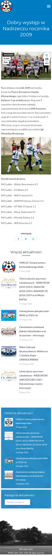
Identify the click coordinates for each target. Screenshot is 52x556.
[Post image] (8, 266)
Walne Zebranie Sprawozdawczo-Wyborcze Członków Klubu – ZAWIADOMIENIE (33, 353)
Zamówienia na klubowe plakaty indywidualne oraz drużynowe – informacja (32, 331)
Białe (6, 62)
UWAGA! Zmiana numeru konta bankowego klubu (32, 264)
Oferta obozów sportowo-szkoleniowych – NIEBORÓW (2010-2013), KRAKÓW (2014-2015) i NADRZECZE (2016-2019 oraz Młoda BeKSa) (34, 289)
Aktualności (8, 55)
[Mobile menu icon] (48, 6)
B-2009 (6, 59)
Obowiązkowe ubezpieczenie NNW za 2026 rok (34, 313)
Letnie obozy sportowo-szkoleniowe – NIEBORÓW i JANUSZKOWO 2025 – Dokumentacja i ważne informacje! (33, 379)
